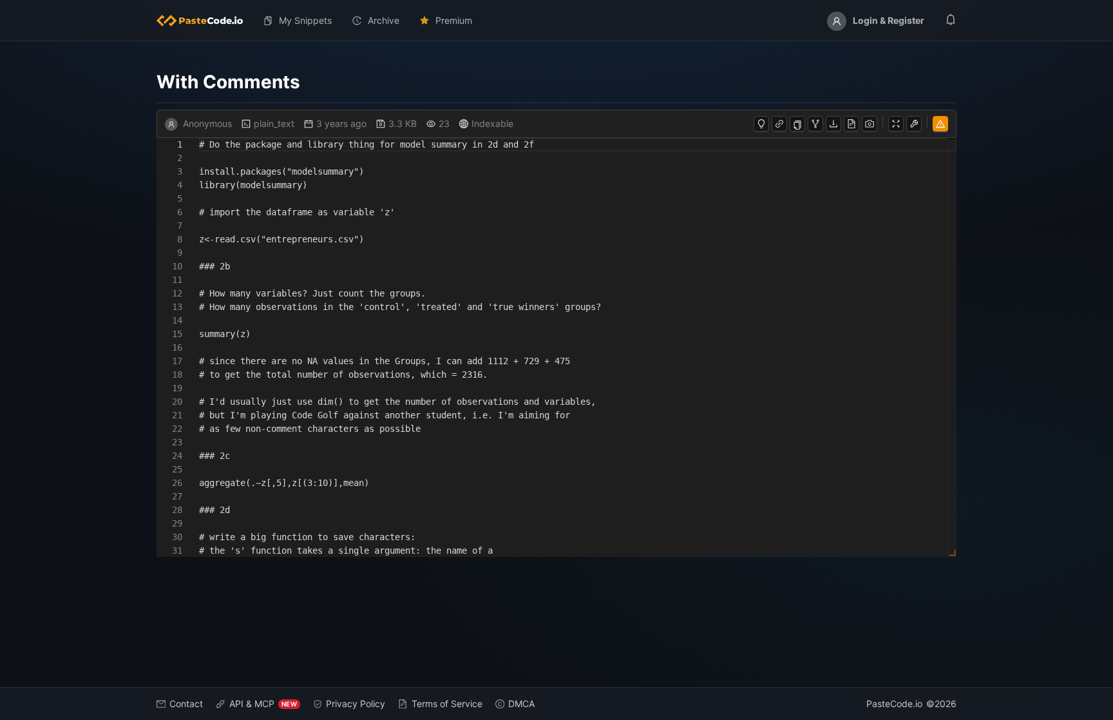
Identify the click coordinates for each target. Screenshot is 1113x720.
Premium (453, 20)
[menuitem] (205, 20)
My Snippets (305, 20)
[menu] (556, 20)
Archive (383, 20)
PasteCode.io (894, 703)
